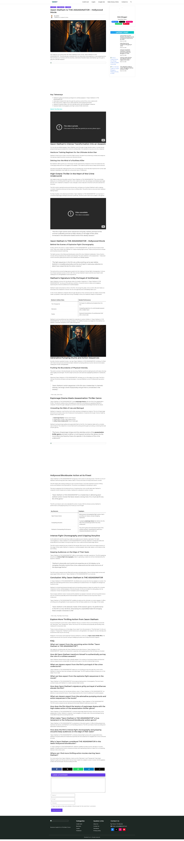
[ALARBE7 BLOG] (54, 2)
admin (57, 15)
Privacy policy (97, 830)
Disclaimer (96, 828)
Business (78, 826)
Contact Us (125, 2)
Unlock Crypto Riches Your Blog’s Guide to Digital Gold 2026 (126, 59)
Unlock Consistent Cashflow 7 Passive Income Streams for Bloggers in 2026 (125, 51)
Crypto (93, 2)
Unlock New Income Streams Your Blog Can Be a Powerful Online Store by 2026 (127, 37)
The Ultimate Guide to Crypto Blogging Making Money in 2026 (126, 68)
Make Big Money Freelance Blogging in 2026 (126, 44)
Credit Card (85, 2)
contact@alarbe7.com (121, 826)
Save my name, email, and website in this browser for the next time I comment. (74, 806)
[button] (131, 2)
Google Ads (101, 2)
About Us (95, 824)
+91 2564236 (119, 824)
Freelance (78, 830)
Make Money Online (113, 2)
